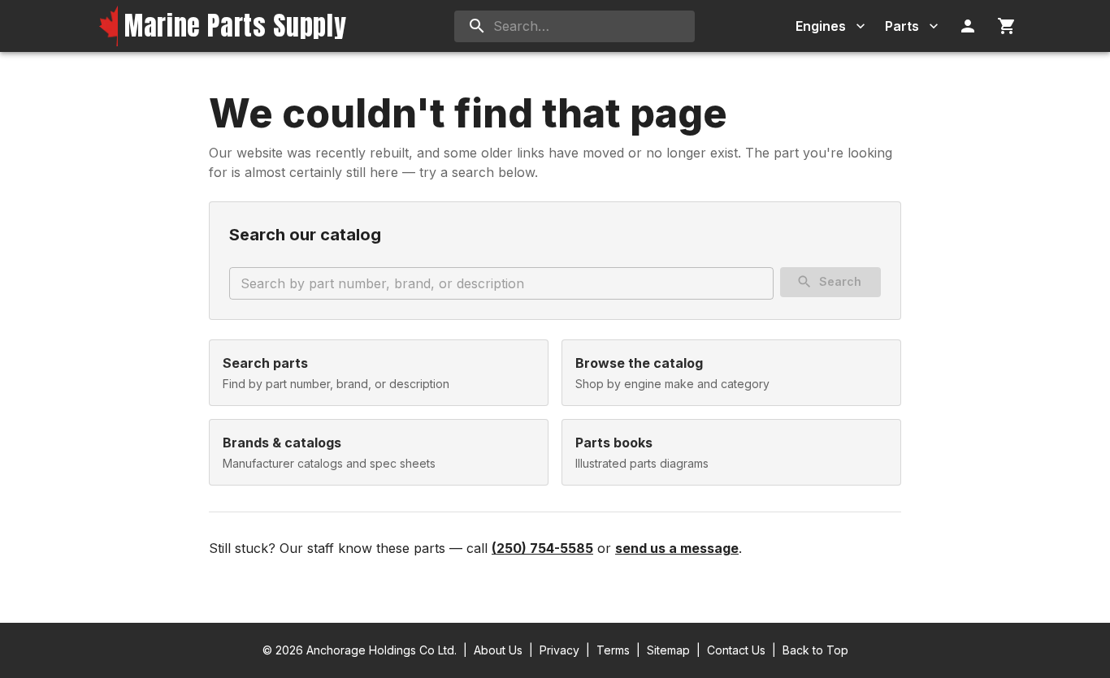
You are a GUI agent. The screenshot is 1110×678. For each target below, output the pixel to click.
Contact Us (736, 650)
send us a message (677, 548)
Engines (821, 26)
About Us (498, 650)
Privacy (559, 650)
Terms (613, 650)
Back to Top (815, 650)
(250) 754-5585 (542, 548)
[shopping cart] (1007, 26)
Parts (902, 26)
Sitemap (668, 650)
